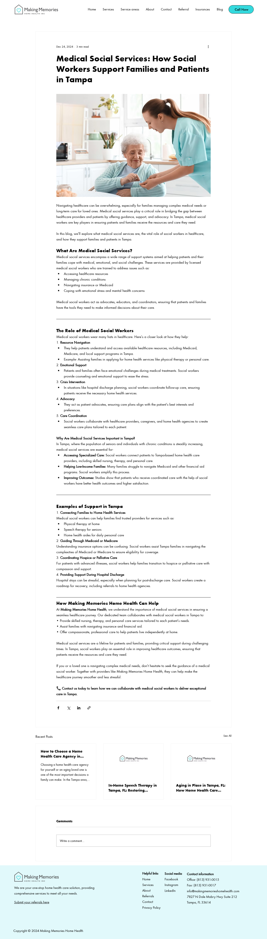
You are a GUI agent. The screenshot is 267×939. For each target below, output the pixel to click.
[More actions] (208, 46)
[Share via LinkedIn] (79, 708)
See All (227, 736)
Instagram (171, 884)
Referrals (148, 896)
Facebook (171, 879)
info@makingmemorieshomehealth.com (213, 891)
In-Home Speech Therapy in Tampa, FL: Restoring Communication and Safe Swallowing (132, 788)
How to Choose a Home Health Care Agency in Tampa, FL (61, 754)
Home (146, 879)
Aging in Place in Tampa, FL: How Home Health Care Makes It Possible (200, 788)
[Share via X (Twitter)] (69, 708)
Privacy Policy (151, 907)
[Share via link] (89, 708)
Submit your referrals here (31, 902)
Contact (147, 901)
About (146, 890)
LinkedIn (170, 890)
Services (148, 884)
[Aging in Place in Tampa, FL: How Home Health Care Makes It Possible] (201, 760)
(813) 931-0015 (208, 879)
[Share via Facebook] (58, 708)
